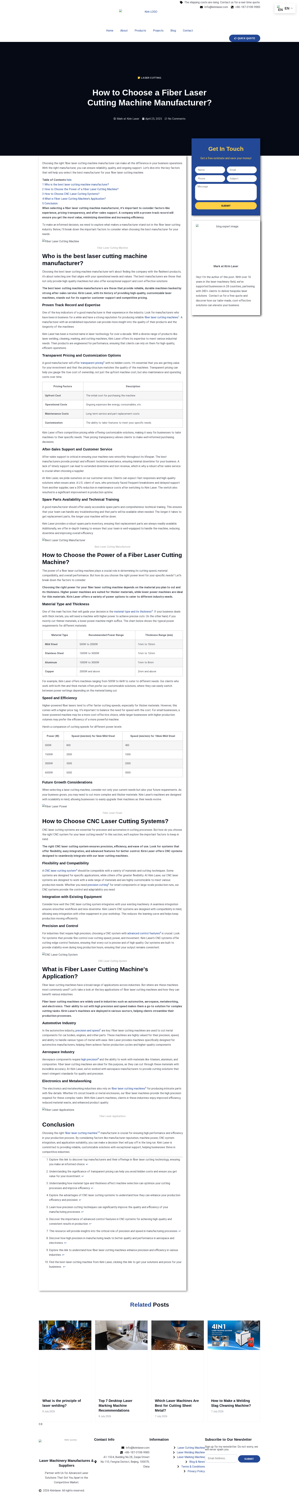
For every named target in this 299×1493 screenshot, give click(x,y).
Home (109, 30)
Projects (158, 30)
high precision (89, 1059)
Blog (173, 30)
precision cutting (98, 885)
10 (98, 1132)
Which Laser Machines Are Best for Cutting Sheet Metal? (177, 1405)
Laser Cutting (151, 78)
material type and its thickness (133, 611)
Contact (188, 30)
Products (140, 30)
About (124, 30)
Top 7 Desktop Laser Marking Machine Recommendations (115, 1405)
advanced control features (143, 933)
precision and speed (87, 1030)
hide (69, 179)
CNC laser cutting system (60, 870)
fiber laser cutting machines (161, 317)
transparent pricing (91, 363)
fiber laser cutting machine (81, 1133)
